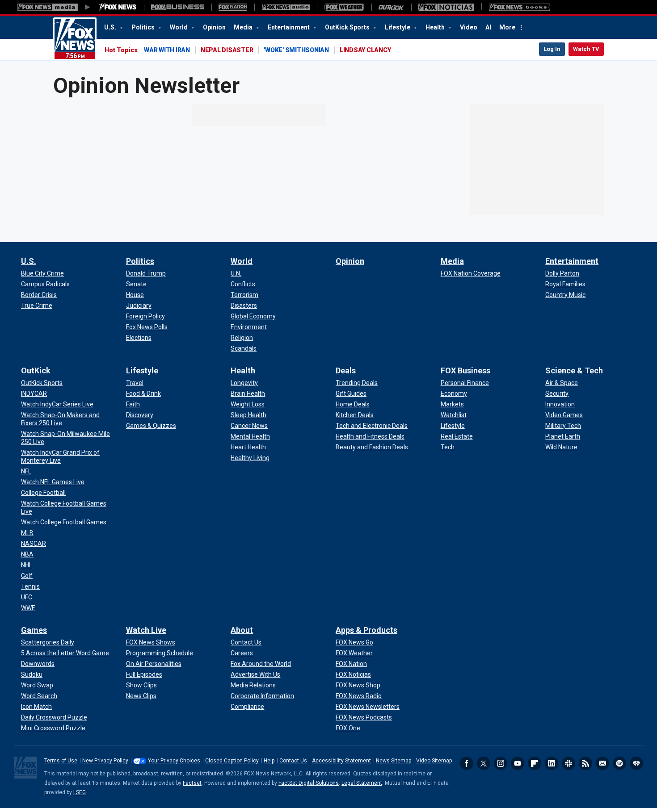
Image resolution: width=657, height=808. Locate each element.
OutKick (36, 370)
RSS (585, 763)
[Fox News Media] (118, 7)
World (179, 27)
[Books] (520, 7)
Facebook (466, 763)
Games (34, 630)
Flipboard (534, 763)
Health (435, 27)
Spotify (619, 763)
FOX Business (465, 370)
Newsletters (602, 763)
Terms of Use (60, 761)
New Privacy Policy (105, 761)
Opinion (214, 27)
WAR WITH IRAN (167, 50)
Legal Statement (361, 783)
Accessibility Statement (341, 761)
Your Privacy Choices (174, 761)
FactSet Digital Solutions (308, 783)
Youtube (517, 763)
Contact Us (293, 761)
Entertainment (289, 27)
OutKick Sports (348, 27)
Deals (346, 370)
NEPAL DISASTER (227, 50)
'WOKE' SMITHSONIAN (296, 50)
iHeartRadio (636, 763)
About (242, 630)
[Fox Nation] (233, 7)
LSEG (79, 792)
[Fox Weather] (344, 7)
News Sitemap (393, 761)
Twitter (483, 763)
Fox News (75, 38)
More (507, 27)
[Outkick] (391, 7)
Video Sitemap (434, 761)
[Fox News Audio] (285, 7)
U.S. (111, 27)
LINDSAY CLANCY (365, 50)
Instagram (500, 763)
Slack (568, 763)
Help (269, 761)
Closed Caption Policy (232, 761)
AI (488, 27)
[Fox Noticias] (446, 7)
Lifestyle (398, 27)
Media (244, 27)
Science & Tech (574, 370)
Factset (192, 783)
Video (468, 27)
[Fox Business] (177, 7)
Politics (143, 27)
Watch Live (146, 630)
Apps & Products (366, 630)
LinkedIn (551, 763)
